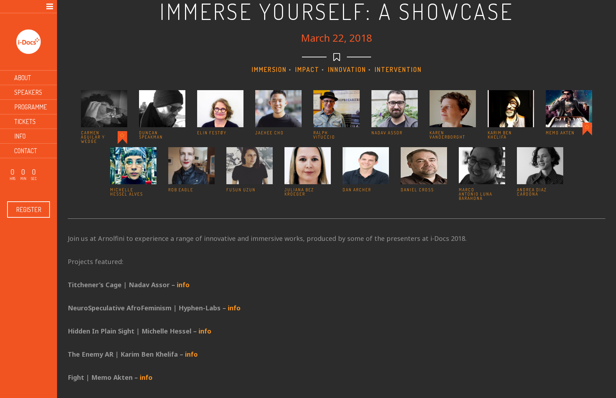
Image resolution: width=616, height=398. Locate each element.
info (183, 284)
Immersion (269, 69)
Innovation (347, 69)
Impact (307, 69)
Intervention (398, 69)
